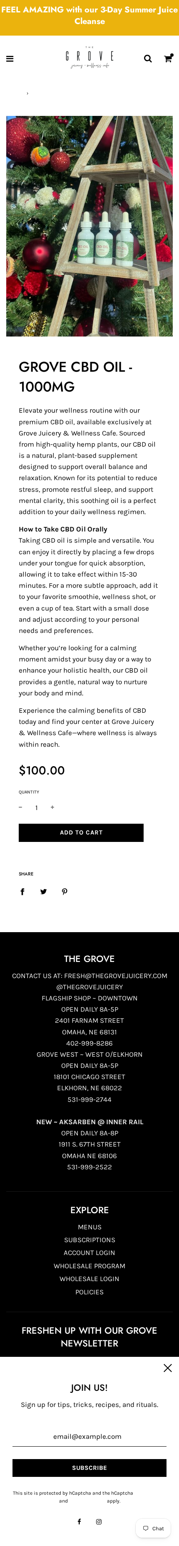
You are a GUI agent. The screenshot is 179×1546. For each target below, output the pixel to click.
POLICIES (89, 1292)
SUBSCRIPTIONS (89, 1240)
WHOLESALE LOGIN (89, 1278)
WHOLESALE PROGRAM (89, 1266)
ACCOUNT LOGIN (89, 1252)
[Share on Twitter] (43, 891)
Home (13, 93)
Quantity (29, 792)
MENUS (90, 1227)
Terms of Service (87, 1501)
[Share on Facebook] (22, 891)
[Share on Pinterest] (65, 891)
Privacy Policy (150, 1493)
